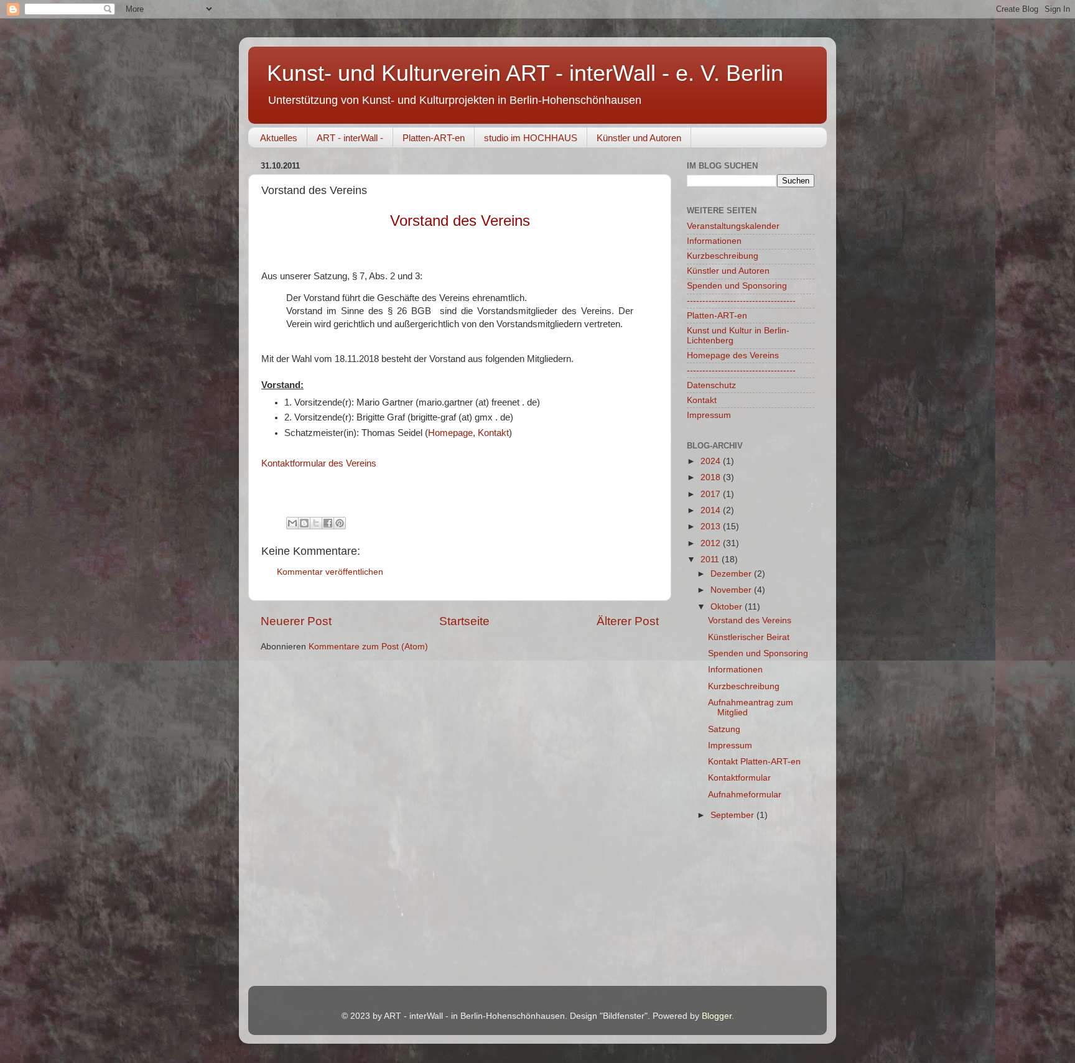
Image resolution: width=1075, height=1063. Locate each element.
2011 (711, 559)
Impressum (709, 415)
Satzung (724, 729)
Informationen (714, 241)
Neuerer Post (296, 621)
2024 (711, 461)
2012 (711, 543)
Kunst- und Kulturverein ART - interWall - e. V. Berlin (525, 73)
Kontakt (493, 433)
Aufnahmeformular (744, 794)
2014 (711, 510)
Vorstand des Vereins (749, 620)
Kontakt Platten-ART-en (754, 761)
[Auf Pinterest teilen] (339, 523)
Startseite (464, 621)
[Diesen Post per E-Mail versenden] (292, 523)
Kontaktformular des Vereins (318, 463)
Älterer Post (628, 621)
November (732, 590)
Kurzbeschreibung (722, 256)
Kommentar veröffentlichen (330, 572)
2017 (711, 494)
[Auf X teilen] (316, 523)
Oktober (727, 606)
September (733, 815)
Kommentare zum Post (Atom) (368, 646)
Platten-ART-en (434, 137)
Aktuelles (278, 137)
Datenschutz (711, 385)
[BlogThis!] (304, 523)
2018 (711, 477)
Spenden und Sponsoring (737, 285)
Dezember (732, 573)
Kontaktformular (739, 777)
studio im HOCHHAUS (530, 137)
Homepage (450, 433)
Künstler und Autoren (639, 137)
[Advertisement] (749, 907)
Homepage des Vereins (733, 355)
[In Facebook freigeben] (328, 523)
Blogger (717, 1016)
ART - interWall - (350, 137)
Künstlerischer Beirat (748, 637)
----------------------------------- (741, 300)
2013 (711, 526)
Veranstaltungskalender (733, 226)
